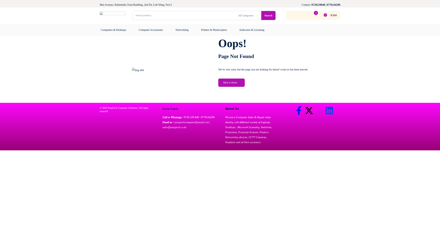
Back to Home (230, 82)
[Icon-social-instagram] (319, 110)
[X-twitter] (309, 110)
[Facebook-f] (299, 110)
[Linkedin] (329, 110)
